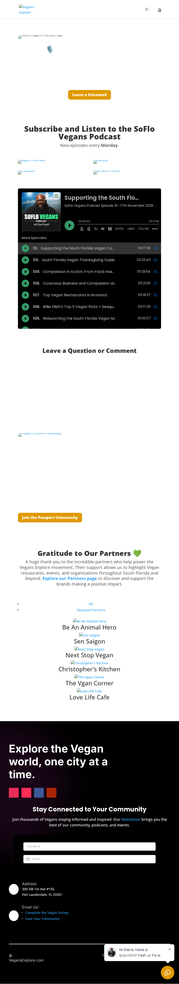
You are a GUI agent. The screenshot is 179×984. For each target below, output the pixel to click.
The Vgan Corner (89, 683)
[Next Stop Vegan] (89, 649)
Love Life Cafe (89, 697)
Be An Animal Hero (89, 627)
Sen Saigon (89, 641)
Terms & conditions (118, 955)
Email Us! (30, 907)
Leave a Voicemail (89, 94)
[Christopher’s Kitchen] (89, 663)
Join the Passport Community (50, 517)
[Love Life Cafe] (89, 691)
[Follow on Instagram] (14, 793)
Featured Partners (91, 610)
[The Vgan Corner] (89, 677)
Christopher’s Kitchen (89, 669)
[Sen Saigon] (89, 635)
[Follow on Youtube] (51, 793)
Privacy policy (157, 955)
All (91, 604)
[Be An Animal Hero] (89, 621)
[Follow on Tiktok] (26, 793)
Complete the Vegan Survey (47, 912)
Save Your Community (42, 918)
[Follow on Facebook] (39, 793)
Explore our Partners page (69, 578)
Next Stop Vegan (89, 655)
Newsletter (131, 819)
